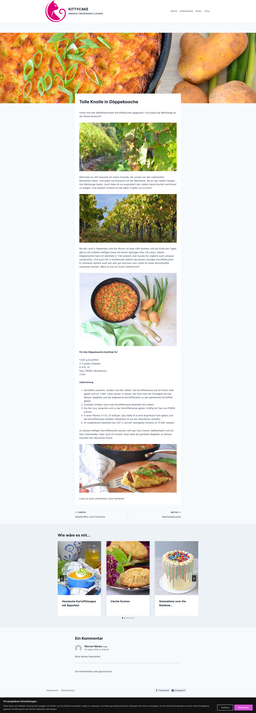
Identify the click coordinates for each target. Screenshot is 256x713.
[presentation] (79, 568)
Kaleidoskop (186, 11)
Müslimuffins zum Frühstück (90, 514)
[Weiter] (194, 578)
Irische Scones (120, 601)
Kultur (199, 11)
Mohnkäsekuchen (171, 514)
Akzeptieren (243, 707)
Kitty (207, 11)
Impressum (52, 690)
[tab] (122, 618)
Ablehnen (225, 707)
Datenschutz (68, 690)
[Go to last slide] (62, 578)
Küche (174, 11)
